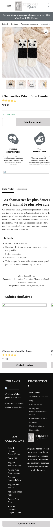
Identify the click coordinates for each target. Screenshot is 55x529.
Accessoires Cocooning (29, 24)
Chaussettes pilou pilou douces (17, 351)
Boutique (14, 24)
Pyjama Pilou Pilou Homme (14, 471)
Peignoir (5, 24)
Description (22, 189)
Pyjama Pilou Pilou (13, 500)
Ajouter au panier (33, 122)
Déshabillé (12, 458)
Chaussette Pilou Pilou (26, 282)
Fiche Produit (8, 189)
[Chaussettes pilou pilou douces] (24, 326)
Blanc (22, 285)
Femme (35, 285)
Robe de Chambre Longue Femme (14, 509)
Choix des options (24, 365)
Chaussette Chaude (42, 279)
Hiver (41, 285)
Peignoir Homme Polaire (14, 478)
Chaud (28, 285)
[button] (46, 31)
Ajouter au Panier (26, 523)
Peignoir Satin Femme (14, 486)
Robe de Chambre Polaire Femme (14, 451)
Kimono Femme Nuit (15, 493)
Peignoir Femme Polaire (14, 464)
